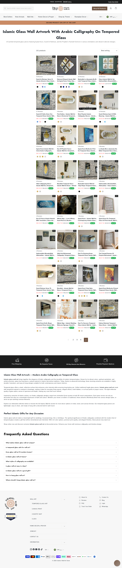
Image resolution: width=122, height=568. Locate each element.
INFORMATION (34, 542)
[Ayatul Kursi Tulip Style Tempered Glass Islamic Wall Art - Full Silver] (87, 296)
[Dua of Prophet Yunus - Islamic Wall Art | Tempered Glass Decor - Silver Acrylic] (61, 157)
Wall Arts (30, 17)
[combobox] (18, 8)
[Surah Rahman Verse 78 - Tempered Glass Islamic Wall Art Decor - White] (40, 296)
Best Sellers (8, 17)
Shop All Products (99, 8)
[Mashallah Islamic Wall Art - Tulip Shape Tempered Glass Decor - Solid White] (82, 191)
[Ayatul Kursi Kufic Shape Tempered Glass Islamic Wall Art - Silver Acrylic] (40, 331)
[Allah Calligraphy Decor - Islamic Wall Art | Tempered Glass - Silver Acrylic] (40, 191)
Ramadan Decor (81, 17)
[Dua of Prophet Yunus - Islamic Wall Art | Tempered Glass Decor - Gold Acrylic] (58, 157)
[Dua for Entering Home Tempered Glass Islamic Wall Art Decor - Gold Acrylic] (79, 261)
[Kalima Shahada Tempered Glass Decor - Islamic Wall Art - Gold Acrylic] (100, 331)
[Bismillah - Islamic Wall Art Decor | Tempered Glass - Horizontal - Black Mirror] (58, 296)
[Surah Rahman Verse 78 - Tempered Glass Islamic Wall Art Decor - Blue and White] (43, 296)
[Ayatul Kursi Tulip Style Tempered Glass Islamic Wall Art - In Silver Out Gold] (82, 296)
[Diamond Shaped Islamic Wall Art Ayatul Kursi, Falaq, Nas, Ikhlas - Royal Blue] (63, 87)
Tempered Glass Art (40, 503)
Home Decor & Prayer (46, 17)
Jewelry (33, 531)
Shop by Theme (64, 17)
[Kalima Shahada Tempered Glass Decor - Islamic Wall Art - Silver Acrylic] (103, 331)
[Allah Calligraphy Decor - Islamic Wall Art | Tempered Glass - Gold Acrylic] (37, 191)
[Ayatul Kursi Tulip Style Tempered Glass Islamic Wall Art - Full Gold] (84, 296)
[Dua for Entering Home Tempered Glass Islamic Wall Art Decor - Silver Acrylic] (82, 261)
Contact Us (34, 536)
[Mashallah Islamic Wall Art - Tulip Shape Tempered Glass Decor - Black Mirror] (79, 191)
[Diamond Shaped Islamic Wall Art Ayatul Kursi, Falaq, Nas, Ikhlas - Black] (61, 87)
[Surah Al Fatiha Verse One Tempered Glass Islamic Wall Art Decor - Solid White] (43, 122)
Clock (34, 519)
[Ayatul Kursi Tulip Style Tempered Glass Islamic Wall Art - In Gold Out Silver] (79, 296)
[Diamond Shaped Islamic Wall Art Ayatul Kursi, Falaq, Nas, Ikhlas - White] (58, 87)
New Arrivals (19, 17)
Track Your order (113, 1)
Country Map (37, 514)
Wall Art (33, 499)
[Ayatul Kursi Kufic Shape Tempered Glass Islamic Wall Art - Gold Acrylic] (37, 331)
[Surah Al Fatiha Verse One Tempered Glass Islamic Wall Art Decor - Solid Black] (45, 122)
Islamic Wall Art (45, 403)
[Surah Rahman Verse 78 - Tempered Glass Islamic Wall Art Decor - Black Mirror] (37, 296)
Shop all (67, 1)
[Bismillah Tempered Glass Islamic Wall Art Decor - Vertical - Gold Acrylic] (58, 191)
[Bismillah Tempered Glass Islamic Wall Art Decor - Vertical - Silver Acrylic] (61, 191)
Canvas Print (37, 509)
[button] (117, 563)
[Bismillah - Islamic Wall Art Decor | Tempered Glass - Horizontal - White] (61, 296)
